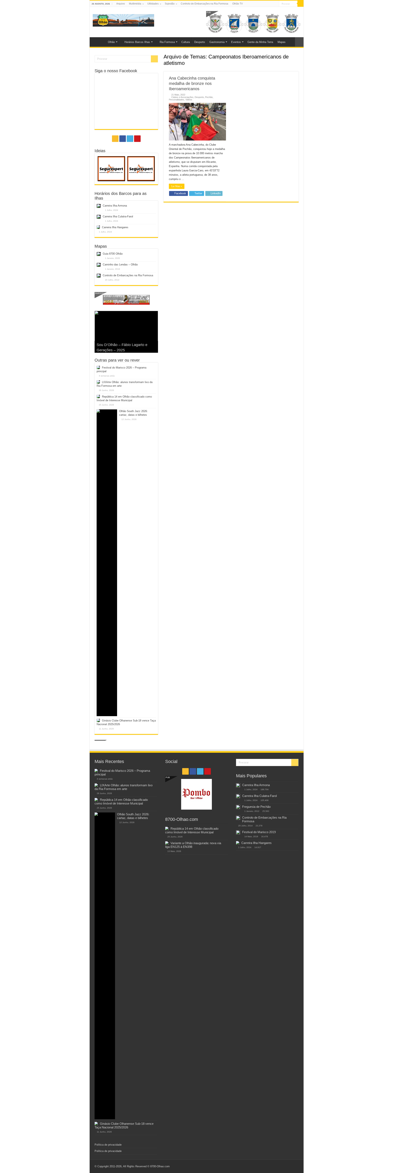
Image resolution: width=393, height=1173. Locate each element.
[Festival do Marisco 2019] (238, 832)
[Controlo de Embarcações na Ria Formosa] (238, 818)
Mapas (282, 42)
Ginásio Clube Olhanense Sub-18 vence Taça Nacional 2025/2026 (124, 1125)
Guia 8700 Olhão (113, 253)
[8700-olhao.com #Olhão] (123, 20)
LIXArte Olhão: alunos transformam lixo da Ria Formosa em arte (123, 787)
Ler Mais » (176, 186)
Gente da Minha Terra (260, 42)
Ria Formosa (167, 42)
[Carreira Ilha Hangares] (237, 842)
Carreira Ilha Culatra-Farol (118, 216)
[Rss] (264, 3)
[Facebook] (268, 3)
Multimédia (135, 3)
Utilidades (153, 3)
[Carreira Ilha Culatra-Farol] (238, 796)
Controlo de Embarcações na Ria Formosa (204, 3)
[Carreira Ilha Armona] (238, 785)
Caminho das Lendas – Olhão (120, 264)
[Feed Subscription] (297, 69)
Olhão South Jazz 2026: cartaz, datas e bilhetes (133, 816)
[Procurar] (300, 4)
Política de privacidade (108, 1144)
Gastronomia (217, 42)
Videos (188, 99)
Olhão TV (237, 3)
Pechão (209, 97)
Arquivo (120, 3)
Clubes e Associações (182, 97)
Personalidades (176, 99)
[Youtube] (276, 3)
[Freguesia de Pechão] (238, 807)
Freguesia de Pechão (256, 806)
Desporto (199, 42)
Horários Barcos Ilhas (137, 42)
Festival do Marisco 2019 (259, 832)
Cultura (185, 42)
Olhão (111, 42)
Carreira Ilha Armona (115, 205)
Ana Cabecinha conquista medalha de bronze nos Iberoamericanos (192, 83)
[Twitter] (272, 3)
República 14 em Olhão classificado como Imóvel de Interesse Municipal (121, 801)
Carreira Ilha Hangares (115, 227)
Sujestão (170, 3)
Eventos (236, 42)
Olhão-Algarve (97, 41)
